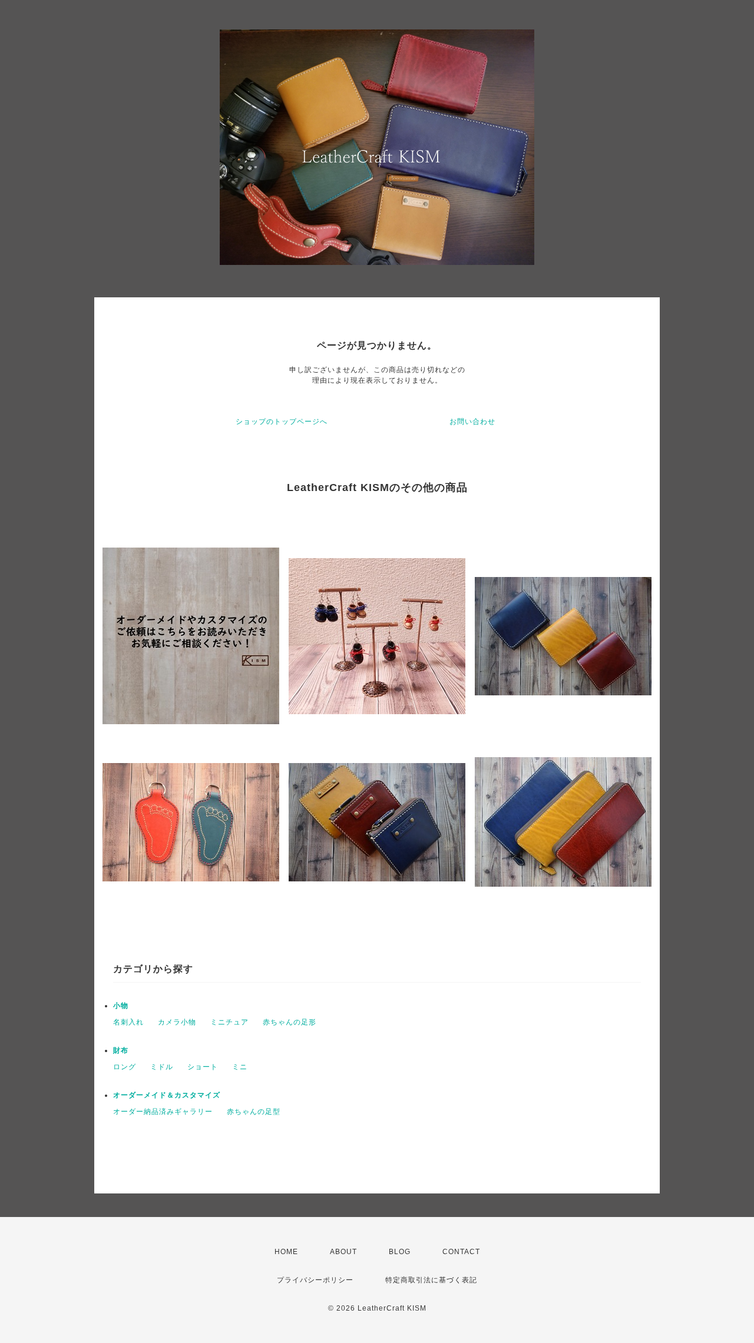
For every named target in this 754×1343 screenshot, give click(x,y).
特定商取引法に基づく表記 (431, 1280)
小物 (120, 1006)
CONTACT (461, 1252)
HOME (286, 1252)
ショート (202, 1067)
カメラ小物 (177, 1022)
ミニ (239, 1067)
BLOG (400, 1252)
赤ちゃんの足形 (289, 1022)
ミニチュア (229, 1022)
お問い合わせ (472, 421)
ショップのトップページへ (282, 421)
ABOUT (343, 1252)
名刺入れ (128, 1022)
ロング (124, 1067)
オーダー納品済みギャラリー (163, 1111)
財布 (120, 1050)
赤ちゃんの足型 (253, 1111)
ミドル (161, 1067)
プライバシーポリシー (315, 1280)
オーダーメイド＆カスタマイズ (166, 1095)
